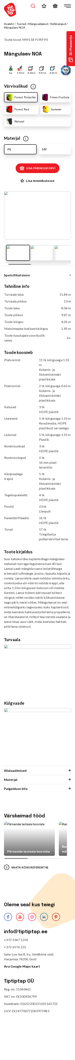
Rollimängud (58, 24)
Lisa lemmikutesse (40, 180)
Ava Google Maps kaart (22, 966)
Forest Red (22, 109)
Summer (56, 109)
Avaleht (9, 24)
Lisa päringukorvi (40, 168)
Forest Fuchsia (59, 97)
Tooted (21, 24)
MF (44, 149)
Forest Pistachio (25, 97)
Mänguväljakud (38, 24)
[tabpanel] (37, 525)
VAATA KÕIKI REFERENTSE (29, 867)
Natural (19, 121)
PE (9, 149)
